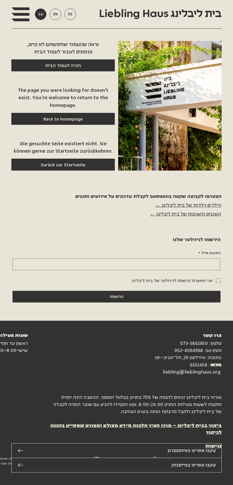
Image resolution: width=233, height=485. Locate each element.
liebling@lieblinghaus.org (191, 372)
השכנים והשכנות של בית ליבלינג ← (185, 214)
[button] (20, 14)
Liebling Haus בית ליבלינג (159, 14)
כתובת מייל (209, 253)
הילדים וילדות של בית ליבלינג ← (188, 205)
